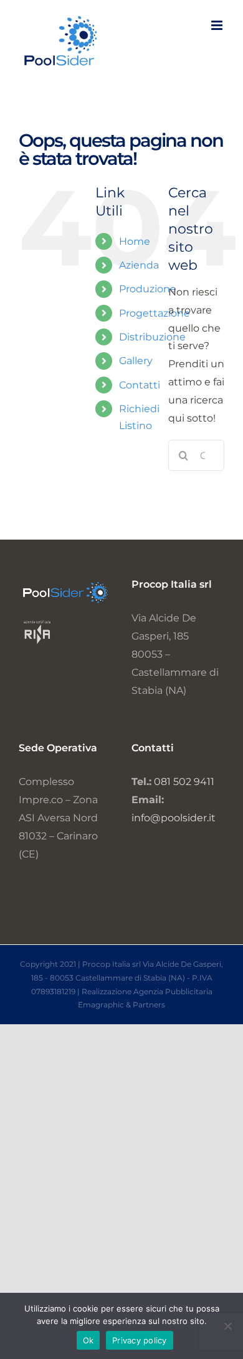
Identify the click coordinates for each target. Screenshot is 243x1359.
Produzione (147, 289)
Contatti (139, 385)
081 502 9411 (184, 782)
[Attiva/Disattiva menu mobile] (217, 25)
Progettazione (154, 313)
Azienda (139, 265)
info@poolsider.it (173, 818)
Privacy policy (139, 1340)
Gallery (136, 361)
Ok (88, 1340)
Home (134, 241)
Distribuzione (152, 337)
